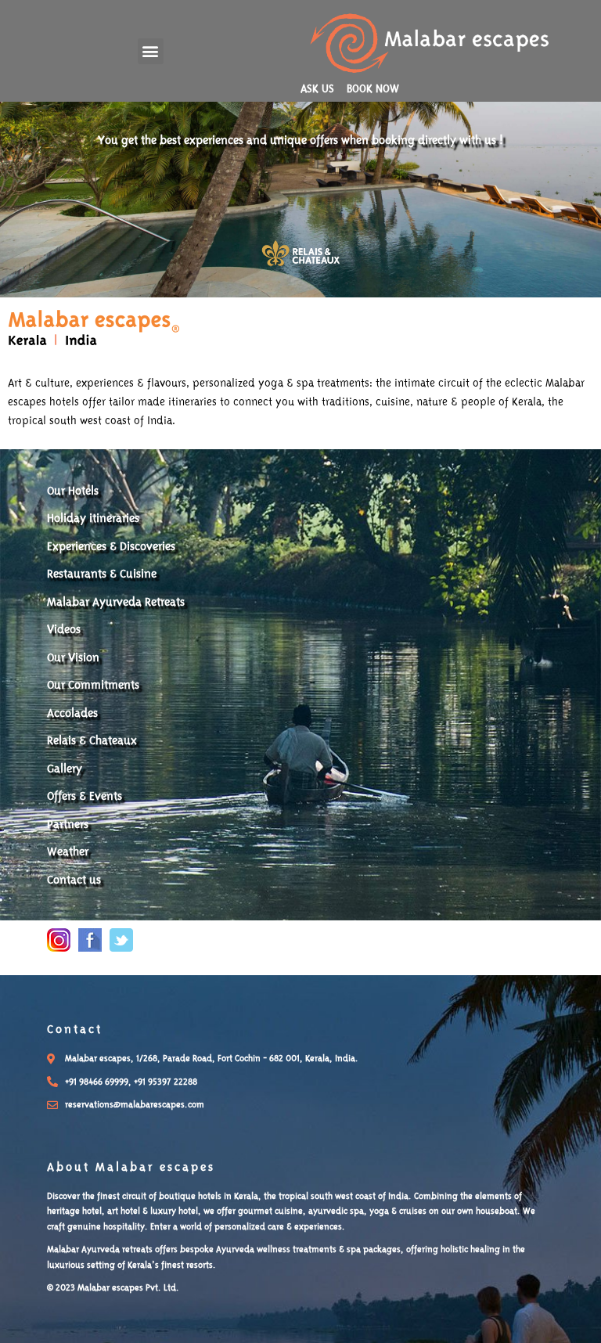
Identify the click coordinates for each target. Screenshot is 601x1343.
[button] (151, 51)
